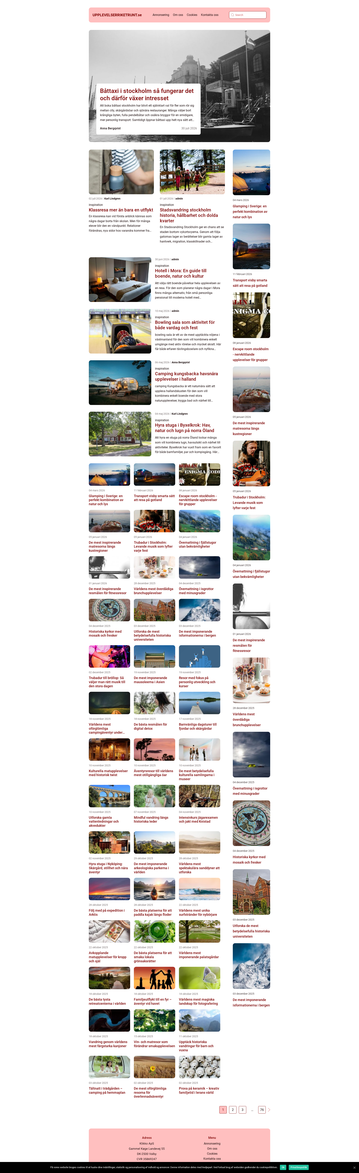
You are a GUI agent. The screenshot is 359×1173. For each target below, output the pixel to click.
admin (179, 198)
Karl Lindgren (112, 198)
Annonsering (161, 15)
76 (262, 1110)
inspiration (96, 205)
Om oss (178, 15)
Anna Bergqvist (110, 128)
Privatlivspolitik (299, 1167)
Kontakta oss (209, 15)
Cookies (192, 15)
